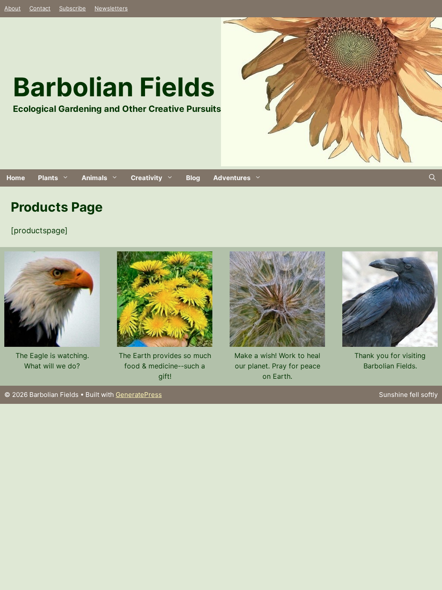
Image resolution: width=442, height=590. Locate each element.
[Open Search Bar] (432, 178)
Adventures (231, 178)
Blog (193, 178)
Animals (94, 178)
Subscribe (72, 8)
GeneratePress (139, 394)
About (12, 8)
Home (15, 178)
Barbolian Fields (114, 86)
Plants (48, 178)
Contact (40, 8)
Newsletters (111, 8)
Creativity (146, 178)
